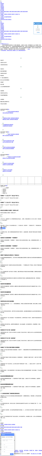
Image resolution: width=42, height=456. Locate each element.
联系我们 (9, 16)
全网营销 (2, 8)
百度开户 (13, 14)
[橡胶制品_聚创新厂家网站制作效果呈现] (11, 118)
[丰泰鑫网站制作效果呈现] (8, 124)
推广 (1, 2)
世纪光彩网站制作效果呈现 (8, 112)
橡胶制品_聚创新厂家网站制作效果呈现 (10, 119)
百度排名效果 (8, 427)
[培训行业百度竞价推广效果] (8, 140)
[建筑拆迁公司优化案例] (7, 169)
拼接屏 (36, 450)
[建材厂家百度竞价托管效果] (13, 134)
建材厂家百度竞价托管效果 (8, 135)
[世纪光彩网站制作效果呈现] (13, 111)
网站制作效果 (3, 11)
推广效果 (2, 10)
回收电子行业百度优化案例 (8, 164)
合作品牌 (6, 16)
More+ (29, 49)
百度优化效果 (14, 11)
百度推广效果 (8, 11)
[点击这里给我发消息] (37, 25)
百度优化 (2, 6)
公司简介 (2, 16)
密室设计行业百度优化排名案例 (9, 158)
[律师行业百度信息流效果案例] (9, 147)
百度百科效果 (25, 11)
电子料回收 (26, 450)
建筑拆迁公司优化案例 (7, 171)
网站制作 (2, 3)
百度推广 (2, 4)
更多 (8, 109)
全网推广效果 (19, 11)
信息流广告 (17, 14)
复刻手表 (21, 450)
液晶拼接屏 (16, 451)
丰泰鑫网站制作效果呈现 (7, 125)
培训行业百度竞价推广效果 (8, 142)
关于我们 (2, 15)
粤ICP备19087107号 (34, 453)
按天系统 (2, 19)
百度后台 (9, 19)
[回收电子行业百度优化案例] (8, 163)
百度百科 (9, 14)
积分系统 (6, 19)
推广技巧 (2, 12)
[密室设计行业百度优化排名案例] (14, 156)
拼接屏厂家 (31, 450)
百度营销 (2, 7)
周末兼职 (21, 451)
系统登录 (2, 18)
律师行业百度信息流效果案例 (8, 148)
